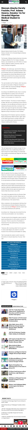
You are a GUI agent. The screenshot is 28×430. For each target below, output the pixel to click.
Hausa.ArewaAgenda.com (14, 266)
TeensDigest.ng (14, 262)
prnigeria (15, 272)
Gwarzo (6, 272)
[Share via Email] (23, 426)
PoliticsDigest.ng (14, 253)
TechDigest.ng (14, 255)
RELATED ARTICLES (6, 306)
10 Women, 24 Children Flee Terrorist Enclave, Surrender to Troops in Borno (13, 417)
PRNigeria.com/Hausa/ (14, 249)
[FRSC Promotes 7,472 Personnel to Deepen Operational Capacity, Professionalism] (4, 319)
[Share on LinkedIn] (11, 426)
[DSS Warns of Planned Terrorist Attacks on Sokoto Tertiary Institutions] (4, 379)
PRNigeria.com (14, 244)
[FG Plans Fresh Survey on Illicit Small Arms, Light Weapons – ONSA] (4, 373)
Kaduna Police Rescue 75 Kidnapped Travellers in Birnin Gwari (13, 405)
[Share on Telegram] (14, 426)
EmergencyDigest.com (14, 251)
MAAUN (11, 272)
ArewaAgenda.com (14, 264)
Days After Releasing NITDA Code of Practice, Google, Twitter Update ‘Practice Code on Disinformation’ (20, 284)
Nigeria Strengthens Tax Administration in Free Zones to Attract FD (17, 366)
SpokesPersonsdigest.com (14, 259)
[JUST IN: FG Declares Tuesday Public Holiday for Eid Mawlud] (4, 334)
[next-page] (4, 391)
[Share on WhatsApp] (2, 426)
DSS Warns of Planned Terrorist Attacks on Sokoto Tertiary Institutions (17, 379)
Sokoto (23, 272)
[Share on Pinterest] (17, 426)
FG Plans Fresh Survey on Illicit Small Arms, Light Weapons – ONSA (17, 373)
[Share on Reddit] (20, 426)
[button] (2, 2)
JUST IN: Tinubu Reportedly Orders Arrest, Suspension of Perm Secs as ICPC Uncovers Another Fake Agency (14, 141)
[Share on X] (8, 426)
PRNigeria (3, 69)
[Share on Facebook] (5, 426)
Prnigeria (4, 22)
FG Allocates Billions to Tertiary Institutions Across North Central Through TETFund (17, 360)
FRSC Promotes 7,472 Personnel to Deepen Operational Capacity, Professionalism (17, 319)
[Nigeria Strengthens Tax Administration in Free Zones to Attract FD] (4, 366)
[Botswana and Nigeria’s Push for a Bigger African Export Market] (4, 353)
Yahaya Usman (4, 274)
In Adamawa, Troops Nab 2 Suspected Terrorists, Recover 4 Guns (12, 413)
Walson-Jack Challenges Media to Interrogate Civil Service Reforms (17, 386)
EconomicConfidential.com (14, 246)
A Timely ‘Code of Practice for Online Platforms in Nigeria (7, 283)
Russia (20, 272)
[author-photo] (14, 297)
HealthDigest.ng (14, 257)
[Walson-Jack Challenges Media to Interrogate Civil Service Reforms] (4, 386)
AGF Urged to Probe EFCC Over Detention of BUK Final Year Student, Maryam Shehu (17, 340)
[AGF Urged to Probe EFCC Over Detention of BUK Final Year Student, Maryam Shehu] (4, 340)
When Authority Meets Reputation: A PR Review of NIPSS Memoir (16, 347)
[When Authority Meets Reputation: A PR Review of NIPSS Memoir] (4, 347)
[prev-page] (2, 391)
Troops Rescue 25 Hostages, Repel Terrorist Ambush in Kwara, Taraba (13, 401)
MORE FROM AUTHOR (18, 306)
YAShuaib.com (14, 268)
